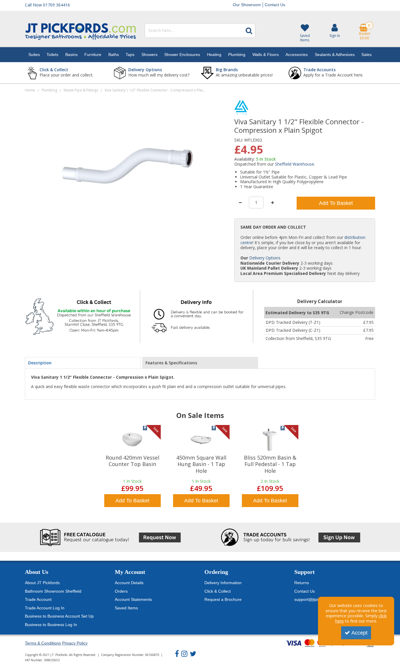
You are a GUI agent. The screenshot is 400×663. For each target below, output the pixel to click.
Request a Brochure (223, 599)
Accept (359, 633)
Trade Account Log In (44, 608)
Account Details (129, 582)
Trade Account (38, 599)
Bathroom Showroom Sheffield (53, 591)
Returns (301, 582)
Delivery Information (223, 582)
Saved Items (126, 608)
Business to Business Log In (51, 624)
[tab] (83, 363)
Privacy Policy (75, 643)
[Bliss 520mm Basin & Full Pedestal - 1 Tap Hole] (270, 439)
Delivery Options (265, 258)
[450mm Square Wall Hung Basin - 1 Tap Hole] (201, 439)
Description (40, 362)
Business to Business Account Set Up (59, 616)
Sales (366, 54)
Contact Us (275, 4)
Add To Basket (336, 203)
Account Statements (133, 599)
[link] (177, 653)
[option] (132, 467)
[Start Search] (248, 30)
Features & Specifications (171, 362)
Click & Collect (217, 591)
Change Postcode (356, 312)
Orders (121, 591)
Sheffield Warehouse (294, 164)
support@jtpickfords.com (317, 599)
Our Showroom (247, 4)
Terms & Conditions (43, 643)
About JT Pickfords (42, 582)
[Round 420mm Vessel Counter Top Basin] (132, 439)
